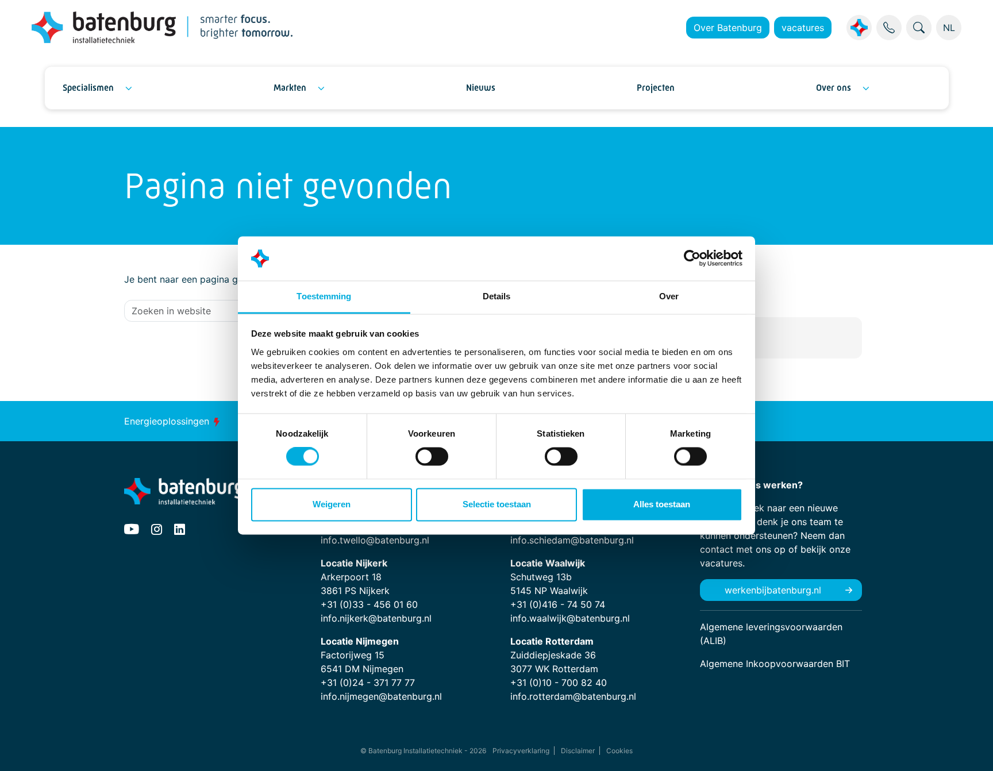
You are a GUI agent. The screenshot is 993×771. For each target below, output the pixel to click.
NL (949, 27)
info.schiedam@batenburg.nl (572, 540)
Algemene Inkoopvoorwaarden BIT (775, 663)
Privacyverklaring (520, 750)
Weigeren (332, 504)
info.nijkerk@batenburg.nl (376, 618)
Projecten (656, 87)
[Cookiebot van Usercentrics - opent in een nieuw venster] (692, 258)
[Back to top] (970, 748)
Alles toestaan (661, 504)
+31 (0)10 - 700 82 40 (558, 682)
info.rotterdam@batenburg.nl (573, 696)
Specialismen (88, 87)
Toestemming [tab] (324, 296)
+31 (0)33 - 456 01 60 (369, 604)
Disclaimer (578, 750)
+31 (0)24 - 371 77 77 (368, 682)
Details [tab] (497, 296)
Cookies (619, 750)
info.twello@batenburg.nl (375, 540)
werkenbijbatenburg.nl (773, 590)
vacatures (803, 27)
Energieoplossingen (168, 421)
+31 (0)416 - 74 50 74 (557, 604)
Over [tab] (669, 296)
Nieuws (480, 87)
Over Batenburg (728, 27)
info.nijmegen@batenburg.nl (381, 696)
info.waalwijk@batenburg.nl (570, 618)
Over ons (833, 87)
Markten (290, 87)
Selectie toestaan (497, 504)
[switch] (431, 457)
